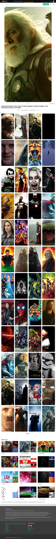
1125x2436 (18, 524)
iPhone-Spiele (7, 527)
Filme (18, 110)
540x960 (21, 524)
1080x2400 (10, 523)
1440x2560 (12, 524)
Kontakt (29, 529)
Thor (37, 110)
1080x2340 (13, 523)
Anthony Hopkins (32, 110)
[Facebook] (29, 526)
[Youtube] (31, 526)
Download (46, 4)
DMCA (21, 537)
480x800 (25, 523)
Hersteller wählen (30, 527)
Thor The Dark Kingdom (24, 110)
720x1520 (6, 525)
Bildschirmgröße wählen (31, 528)
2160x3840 (24, 524)
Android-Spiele (7, 526)
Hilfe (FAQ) (29, 530)
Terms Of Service (18, 537)
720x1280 (16, 523)
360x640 (15, 524)
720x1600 (22, 523)
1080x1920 (6, 523)
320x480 (6, 524)
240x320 (19, 523)
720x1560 (9, 524)
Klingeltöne (6, 528)
